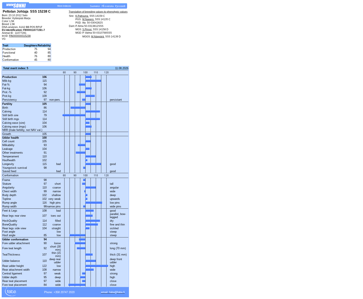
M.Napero (88, 19)
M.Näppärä (98, 36)
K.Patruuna (82, 15)
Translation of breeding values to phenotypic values (98, 11)
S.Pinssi (87, 29)
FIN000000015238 (20, 35)
